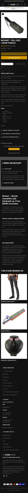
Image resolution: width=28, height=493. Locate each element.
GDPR (4, 441)
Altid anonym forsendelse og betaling (11, 449)
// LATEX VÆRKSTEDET (8, 371)
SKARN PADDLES (5, 331)
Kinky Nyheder (6, 377)
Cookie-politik (6, 444)
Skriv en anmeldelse (14, 149)
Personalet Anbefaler (7, 383)
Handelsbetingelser (7, 435)
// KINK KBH (14, 486)
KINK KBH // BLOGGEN (8, 386)
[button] (2, 4)
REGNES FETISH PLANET (7, 301)
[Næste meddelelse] (25, 8)
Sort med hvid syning (20, 64)
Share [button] (3, 125)
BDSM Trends (5, 374)
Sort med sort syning (7, 64)
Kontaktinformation (7, 446)
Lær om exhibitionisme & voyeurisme (11, 391)
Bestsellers (5, 380)
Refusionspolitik (17, 490)
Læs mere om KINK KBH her (8, 402)
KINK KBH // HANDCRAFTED (8, 360)
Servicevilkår (11, 490)
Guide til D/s (5, 388)
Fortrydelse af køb (7, 438)
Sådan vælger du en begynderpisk (10, 394)
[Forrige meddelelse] (2, 8)
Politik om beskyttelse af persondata (11, 488)
